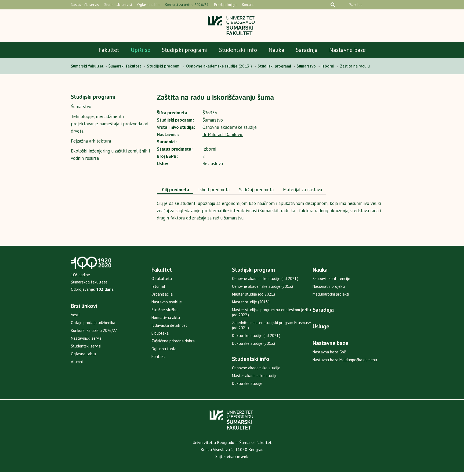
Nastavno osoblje (166, 301)
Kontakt (247, 4)
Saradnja (307, 50)
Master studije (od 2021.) (253, 294)
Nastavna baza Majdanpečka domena (345, 359)
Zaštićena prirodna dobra (173, 340)
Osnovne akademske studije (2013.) (262, 286)
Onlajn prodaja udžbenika (93, 322)
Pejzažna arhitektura (91, 141)
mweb (243, 456)
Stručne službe (164, 309)
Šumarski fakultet (88, 66)
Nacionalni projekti (329, 286)
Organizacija (162, 294)
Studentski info (238, 50)
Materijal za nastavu (302, 190)
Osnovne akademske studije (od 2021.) (265, 278)
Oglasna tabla (148, 4)
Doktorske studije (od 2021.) (256, 335)
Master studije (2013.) (251, 301)
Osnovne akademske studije (256, 367)
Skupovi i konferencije (331, 278)
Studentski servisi (118, 4)
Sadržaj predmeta (256, 190)
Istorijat (158, 286)
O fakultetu (161, 278)
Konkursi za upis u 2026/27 (187, 4)
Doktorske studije (247, 383)
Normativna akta (165, 317)
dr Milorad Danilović (222, 134)
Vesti (75, 314)
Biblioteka (160, 333)
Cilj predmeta (175, 190)
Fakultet (109, 50)
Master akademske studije (254, 375)
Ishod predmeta (213, 190)
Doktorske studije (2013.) (253, 343)
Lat (359, 4)
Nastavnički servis (85, 4)
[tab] (175, 190)
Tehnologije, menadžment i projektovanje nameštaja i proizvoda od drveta (109, 123)
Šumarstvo (81, 106)
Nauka (276, 50)
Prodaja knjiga (225, 4)
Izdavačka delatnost (169, 325)
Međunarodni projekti (331, 294)
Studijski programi (185, 50)
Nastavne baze (347, 50)
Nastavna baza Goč (329, 351)
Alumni (77, 361)
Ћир (352, 4)
